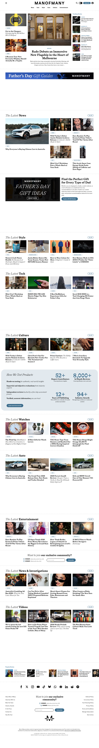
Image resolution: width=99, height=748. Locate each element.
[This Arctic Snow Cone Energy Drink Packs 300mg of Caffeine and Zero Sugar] (83, 152)
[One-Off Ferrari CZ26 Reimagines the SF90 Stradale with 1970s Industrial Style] (76, 57)
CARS (82, 54)
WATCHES (49, 48)
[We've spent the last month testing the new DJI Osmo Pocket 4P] (15, 616)
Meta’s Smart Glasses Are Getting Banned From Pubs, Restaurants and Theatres (60, 594)
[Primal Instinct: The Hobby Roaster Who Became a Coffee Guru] (60, 344)
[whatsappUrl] (55, 686)
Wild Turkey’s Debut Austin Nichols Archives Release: (60, 139)
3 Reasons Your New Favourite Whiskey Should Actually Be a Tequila (15, 59)
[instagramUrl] (32, 686)
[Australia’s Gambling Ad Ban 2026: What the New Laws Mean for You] (15, 580)
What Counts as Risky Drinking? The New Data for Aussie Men (82, 593)
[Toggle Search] (77, 3)
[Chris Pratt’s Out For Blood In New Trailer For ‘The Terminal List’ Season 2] (38, 344)
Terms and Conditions (88, 709)
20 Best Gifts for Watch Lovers (37, 441)
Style (43, 7)
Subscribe (87, 3)
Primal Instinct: (60, 358)
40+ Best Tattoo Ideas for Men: (87, 20)
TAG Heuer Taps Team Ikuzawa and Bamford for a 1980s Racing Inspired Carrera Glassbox (60, 443)
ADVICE (83, 17)
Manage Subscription (88, 711)
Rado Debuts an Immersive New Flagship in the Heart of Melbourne (49, 55)
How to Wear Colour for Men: (60, 260)
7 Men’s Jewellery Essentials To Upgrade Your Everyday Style (81, 358)
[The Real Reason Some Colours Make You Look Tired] (83, 616)
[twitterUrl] (27, 686)
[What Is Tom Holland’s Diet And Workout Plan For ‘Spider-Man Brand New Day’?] (76, 38)
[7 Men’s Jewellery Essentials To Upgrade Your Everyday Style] (83, 344)
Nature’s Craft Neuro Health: (15, 261)
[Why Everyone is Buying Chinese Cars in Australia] (27, 131)
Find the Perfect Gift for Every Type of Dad (76, 180)
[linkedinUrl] (66, 686)
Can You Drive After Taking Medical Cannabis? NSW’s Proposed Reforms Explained (38, 594)
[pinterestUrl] (77, 686)
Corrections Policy (89, 699)
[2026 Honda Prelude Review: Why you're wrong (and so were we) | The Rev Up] (60, 616)
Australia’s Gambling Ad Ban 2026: (15, 593)
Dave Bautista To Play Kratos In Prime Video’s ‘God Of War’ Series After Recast (83, 139)
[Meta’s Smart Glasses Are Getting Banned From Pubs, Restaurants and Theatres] (60, 580)
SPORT (30, 536)
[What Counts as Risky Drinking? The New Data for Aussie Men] (83, 580)
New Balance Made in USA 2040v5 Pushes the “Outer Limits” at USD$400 (83, 260)
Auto (48, 7)
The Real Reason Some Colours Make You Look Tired (82, 626)
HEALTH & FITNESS (85, 35)
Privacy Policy (90, 705)
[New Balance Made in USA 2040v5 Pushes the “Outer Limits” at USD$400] (83, 246)
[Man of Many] (49, 718)
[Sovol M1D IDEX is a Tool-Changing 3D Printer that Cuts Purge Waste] (83, 282)
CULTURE (8, 28)
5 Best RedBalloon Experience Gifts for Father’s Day (58, 296)
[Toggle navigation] (6, 3)
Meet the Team (9, 702)
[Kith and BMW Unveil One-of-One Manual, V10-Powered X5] (83, 464)
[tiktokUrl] (43, 686)
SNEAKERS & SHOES (32, 254)
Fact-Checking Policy (88, 702)
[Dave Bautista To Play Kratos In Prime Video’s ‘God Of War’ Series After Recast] (83, 124)
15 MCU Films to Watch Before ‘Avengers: (82, 541)
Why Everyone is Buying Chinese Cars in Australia (25, 149)
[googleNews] (60, 686)
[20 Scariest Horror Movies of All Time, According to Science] (76, 29)
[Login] (93, 3)
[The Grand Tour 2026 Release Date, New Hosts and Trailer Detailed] (38, 464)
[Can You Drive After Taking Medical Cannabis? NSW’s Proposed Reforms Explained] (38, 580)
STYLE (8, 254)
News (32, 7)
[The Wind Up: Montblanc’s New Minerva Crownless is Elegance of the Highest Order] (15, 428)
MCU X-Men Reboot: (86, 48)
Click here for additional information (73, 730)
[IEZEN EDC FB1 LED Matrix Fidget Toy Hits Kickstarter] (38, 282)
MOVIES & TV (84, 26)
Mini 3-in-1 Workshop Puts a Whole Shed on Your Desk (59, 165)
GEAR (52, 160)
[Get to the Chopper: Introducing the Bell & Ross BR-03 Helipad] (15, 20)
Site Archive (90, 715)
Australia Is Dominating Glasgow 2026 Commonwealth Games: (20, 674)
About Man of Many (10, 696)
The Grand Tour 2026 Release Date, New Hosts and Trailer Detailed (37, 478)
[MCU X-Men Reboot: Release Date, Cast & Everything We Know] (76, 48)
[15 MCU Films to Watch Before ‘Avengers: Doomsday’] (83, 528)
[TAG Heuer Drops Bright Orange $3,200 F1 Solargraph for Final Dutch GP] (83, 428)
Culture (55, 7)
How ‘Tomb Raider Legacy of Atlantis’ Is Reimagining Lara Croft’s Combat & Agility (60, 542)
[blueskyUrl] (49, 686)
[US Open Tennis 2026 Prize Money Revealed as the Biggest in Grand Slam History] (38, 528)
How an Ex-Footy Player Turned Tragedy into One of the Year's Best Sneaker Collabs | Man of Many (38, 627)
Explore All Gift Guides (69, 199)
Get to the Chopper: (15, 33)
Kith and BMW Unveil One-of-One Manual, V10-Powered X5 (83, 478)
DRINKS (8, 53)
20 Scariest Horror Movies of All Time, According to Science (86, 29)
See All (90, 115)
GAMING (53, 536)
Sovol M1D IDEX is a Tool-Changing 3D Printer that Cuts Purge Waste (83, 296)
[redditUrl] (72, 686)
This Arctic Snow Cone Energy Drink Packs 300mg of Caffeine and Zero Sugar (82, 166)
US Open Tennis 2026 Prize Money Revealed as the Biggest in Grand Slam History (38, 542)
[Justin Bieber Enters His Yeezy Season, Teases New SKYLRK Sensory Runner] (38, 246)
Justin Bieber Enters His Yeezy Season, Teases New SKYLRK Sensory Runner (38, 260)
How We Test (8, 715)
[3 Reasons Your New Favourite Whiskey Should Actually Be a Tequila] (15, 45)
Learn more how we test (14, 405)
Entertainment (64, 7)
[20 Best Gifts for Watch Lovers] (38, 428)
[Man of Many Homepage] (49, 3)
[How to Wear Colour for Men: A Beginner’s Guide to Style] (60, 246)
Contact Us (8, 711)
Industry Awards (9, 705)
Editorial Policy (90, 696)
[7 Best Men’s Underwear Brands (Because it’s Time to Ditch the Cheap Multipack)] (74, 673)
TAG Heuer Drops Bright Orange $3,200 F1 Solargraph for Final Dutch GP (83, 443)
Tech (38, 7)
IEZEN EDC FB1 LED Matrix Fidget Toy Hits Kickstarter (37, 296)
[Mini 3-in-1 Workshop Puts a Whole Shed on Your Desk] (60, 152)
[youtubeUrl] (38, 686)
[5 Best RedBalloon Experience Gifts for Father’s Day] (60, 282)
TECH (75, 291)
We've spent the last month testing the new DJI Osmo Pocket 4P (15, 626)
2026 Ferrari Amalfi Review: (59, 479)
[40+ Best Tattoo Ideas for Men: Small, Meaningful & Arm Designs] (76, 20)
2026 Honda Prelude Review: (60, 627)
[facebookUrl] (21, 686)
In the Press (8, 709)
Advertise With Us (10, 699)
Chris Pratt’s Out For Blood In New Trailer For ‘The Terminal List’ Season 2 (38, 359)
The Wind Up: (15, 442)
